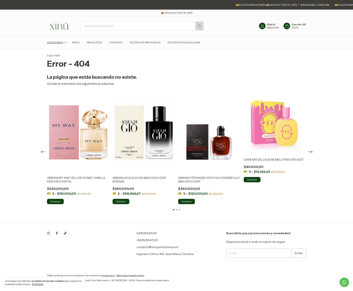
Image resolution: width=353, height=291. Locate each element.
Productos (94, 42)
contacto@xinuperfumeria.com (158, 247)
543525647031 (146, 233)
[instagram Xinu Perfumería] (48, 233)
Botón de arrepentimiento (130, 275)
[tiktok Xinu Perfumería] (65, 233)
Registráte (273, 27)
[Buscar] (199, 25)
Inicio (76, 42)
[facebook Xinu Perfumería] (56, 233)
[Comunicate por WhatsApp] (344, 282)
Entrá (270, 24)
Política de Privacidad (145, 42)
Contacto (116, 42)
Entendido (37, 284)
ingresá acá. (108, 275)
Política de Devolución (184, 42)
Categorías (55, 42)
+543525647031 (147, 240)
